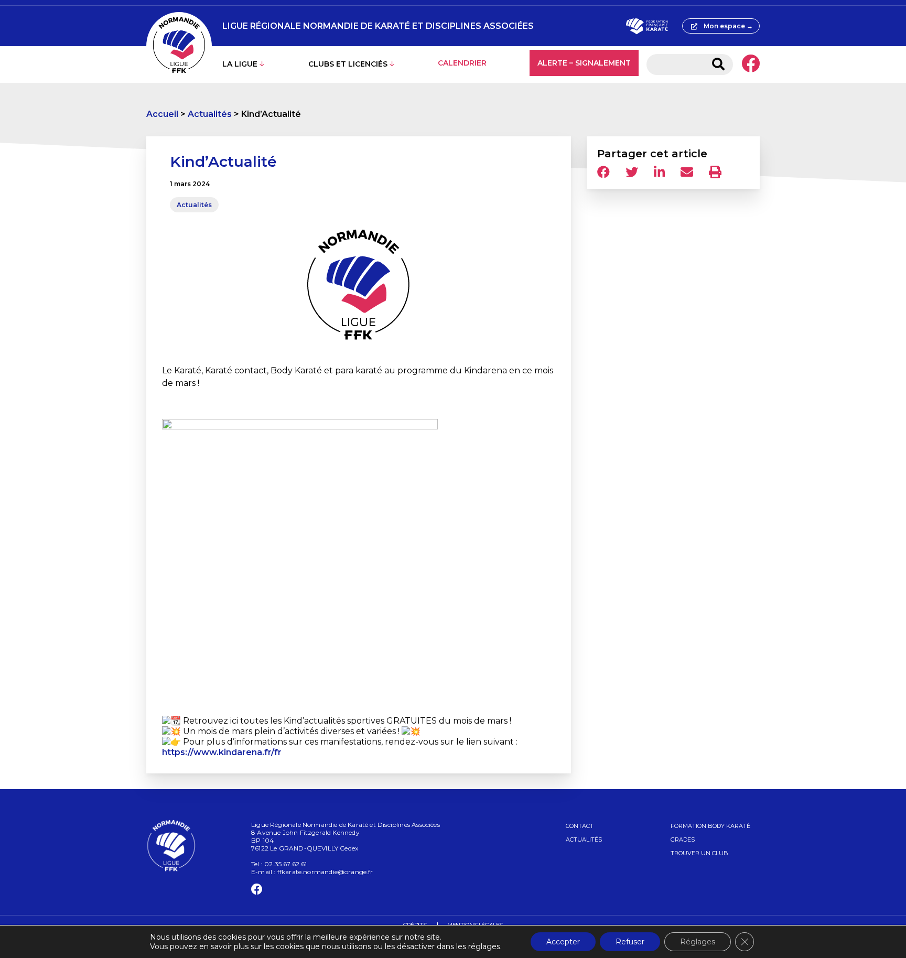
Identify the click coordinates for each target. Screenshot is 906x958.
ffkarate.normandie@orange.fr (325, 872)
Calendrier (462, 63)
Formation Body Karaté (710, 826)
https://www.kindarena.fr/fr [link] (222, 752)
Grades (683, 839)
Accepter (563, 941)
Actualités (210, 114)
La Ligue (239, 64)
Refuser (630, 941)
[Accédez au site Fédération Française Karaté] (646, 26)
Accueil (162, 114)
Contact (580, 826)
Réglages (697, 941)
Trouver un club (699, 853)
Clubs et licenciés (347, 64)
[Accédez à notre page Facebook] (750, 64)
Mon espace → (728, 26)
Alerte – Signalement (584, 63)
